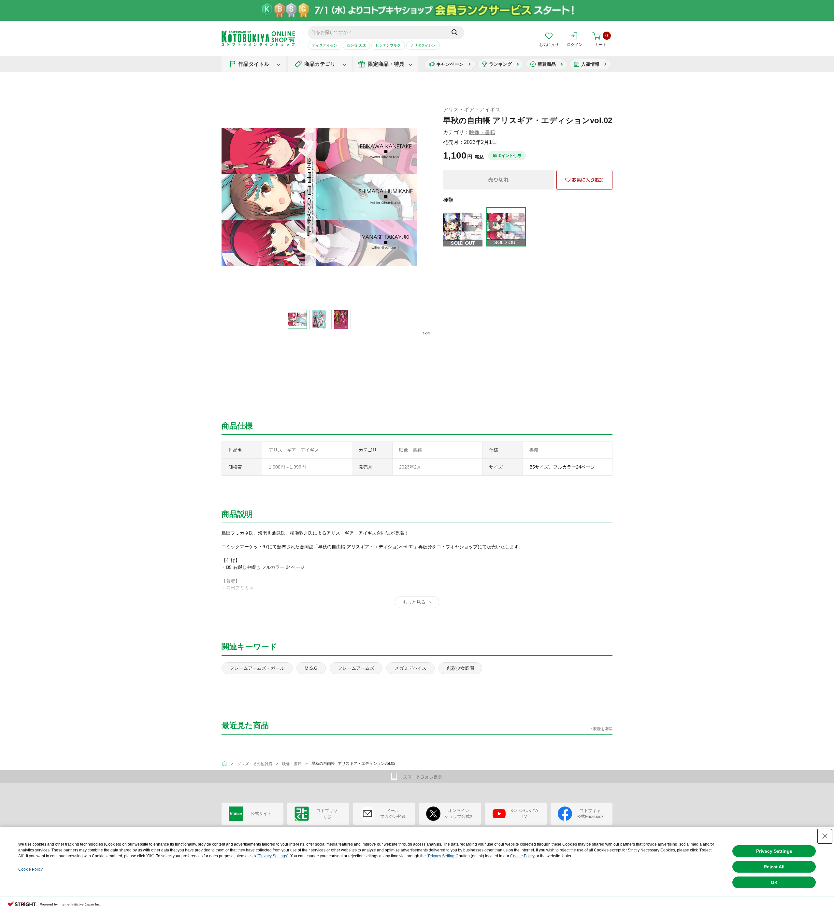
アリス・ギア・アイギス (471, 109)
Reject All (774, 866)
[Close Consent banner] (825, 836)
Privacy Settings (774, 851)
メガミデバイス (410, 668)
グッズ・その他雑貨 (254, 764)
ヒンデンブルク (388, 45)
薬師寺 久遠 (356, 45)
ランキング (500, 64)
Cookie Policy (522, 856)
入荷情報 (590, 64)
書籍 (534, 450)
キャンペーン (450, 64)
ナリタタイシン (423, 45)
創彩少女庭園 (460, 668)
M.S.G (311, 668)
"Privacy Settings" (272, 856)
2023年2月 (410, 467)
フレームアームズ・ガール (257, 668)
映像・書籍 (482, 132)
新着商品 (547, 64)
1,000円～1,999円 (287, 467)
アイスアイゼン (324, 45)
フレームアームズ (356, 668)
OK (774, 882)
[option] (298, 319)
